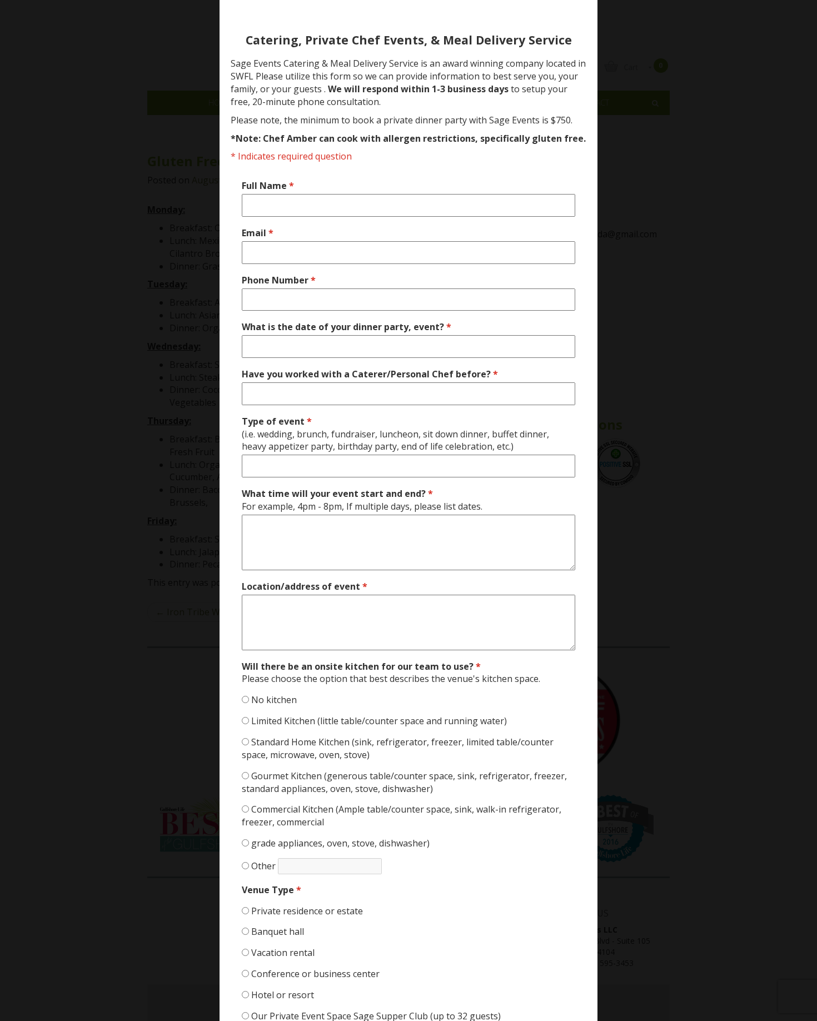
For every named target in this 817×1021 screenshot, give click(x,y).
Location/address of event (304, 586)
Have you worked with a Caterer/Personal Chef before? (370, 374)
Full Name (268, 186)
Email (257, 233)
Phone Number (279, 280)
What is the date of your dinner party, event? (346, 327)
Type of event (395, 434)
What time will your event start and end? (362, 499)
